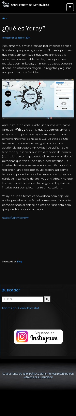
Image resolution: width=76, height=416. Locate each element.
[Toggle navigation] (70, 7)
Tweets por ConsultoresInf (20, 308)
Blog (19, 261)
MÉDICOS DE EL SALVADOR (38, 377)
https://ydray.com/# (15, 217)
